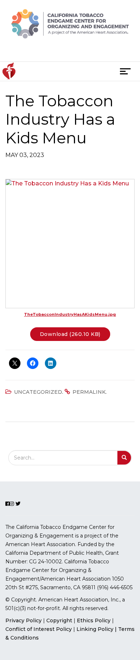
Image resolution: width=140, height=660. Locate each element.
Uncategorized (38, 392)
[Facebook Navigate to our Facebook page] (56, 52)
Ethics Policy (94, 620)
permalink (89, 392)
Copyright (59, 620)
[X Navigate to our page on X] (82, 52)
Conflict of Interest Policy (38, 629)
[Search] (124, 458)
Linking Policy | (97, 629)
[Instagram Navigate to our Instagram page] (69, 52)
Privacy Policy (23, 620)
